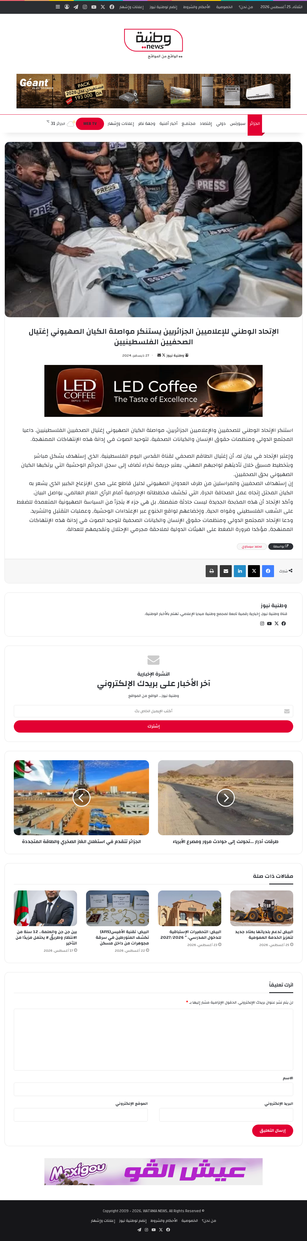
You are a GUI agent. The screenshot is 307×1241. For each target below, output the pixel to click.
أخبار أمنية (168, 124)
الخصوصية (224, 7)
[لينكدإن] (240, 571)
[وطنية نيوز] (153, 44)
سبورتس (238, 124)
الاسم (288, 1078)
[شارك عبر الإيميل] (226, 571)
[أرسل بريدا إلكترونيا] (159, 355)
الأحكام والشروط (196, 7)
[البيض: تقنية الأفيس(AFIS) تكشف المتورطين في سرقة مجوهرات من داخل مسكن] (117, 908)
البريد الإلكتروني (278, 1103)
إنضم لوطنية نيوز (163, 7)
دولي (221, 124)
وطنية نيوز (175, 355)
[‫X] (254, 571)
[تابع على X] (163, 355)
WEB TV (90, 123)
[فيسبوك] (268, 571)
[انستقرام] (262, 623)
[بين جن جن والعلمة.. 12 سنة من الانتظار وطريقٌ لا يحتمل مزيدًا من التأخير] (45, 908)
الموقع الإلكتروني (131, 1103)
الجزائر (255, 124)
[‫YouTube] (269, 623)
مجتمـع (188, 124)
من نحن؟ (246, 7)
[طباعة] (212, 571)
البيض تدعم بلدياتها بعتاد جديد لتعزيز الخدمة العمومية (264, 934)
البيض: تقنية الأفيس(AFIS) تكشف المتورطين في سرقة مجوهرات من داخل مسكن (122, 937)
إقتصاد (206, 124)
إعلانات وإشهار (131, 7)
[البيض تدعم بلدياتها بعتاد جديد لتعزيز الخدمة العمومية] (262, 908)
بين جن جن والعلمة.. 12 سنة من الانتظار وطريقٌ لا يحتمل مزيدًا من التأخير (46, 937)
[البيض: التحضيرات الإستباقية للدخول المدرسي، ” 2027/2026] (189, 908)
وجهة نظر (146, 124)
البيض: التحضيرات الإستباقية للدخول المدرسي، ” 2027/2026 (190, 934)
